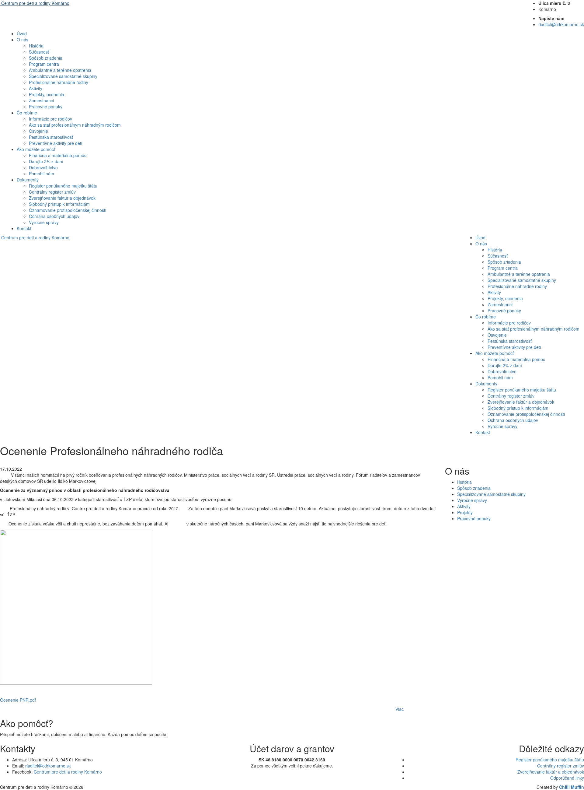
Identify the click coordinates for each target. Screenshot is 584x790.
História (36, 46)
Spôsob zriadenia (45, 58)
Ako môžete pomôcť (36, 149)
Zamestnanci (41, 100)
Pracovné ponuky (45, 107)
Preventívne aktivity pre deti (55, 143)
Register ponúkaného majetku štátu (63, 186)
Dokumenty (28, 180)
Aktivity (35, 88)
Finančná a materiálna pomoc (57, 155)
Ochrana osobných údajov (54, 216)
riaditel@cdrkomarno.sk (561, 24)
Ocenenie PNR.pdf (18, 700)
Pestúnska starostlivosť (51, 137)
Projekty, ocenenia (46, 94)
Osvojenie (38, 131)
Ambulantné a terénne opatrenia (60, 70)
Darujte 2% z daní (46, 161)
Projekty (465, 512)
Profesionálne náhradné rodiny (58, 82)
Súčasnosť (39, 52)
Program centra (44, 64)
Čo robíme (27, 113)
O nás (22, 40)
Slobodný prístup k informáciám (59, 204)
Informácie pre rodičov (50, 119)
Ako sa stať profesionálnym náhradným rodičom (75, 125)
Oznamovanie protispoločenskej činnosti (67, 210)
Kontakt (24, 228)
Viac (399, 709)
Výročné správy (44, 222)
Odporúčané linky (565, 778)
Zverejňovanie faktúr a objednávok (62, 198)
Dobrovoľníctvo (43, 167)
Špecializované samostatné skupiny (63, 76)
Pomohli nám (41, 173)
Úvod (22, 33)
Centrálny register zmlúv (52, 192)
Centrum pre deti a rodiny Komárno (68, 772)
